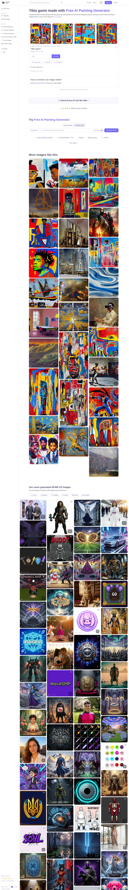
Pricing (89, 2)
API (4, 52)
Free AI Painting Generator (88, 10)
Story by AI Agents (64, 137)
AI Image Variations (8, 30)
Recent (45, 495)
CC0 (41, 71)
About (6, 886)
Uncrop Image (7, 40)
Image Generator (8, 26)
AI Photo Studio (7, 43)
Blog (2, 886)
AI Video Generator (8, 33)
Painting (32, 51)
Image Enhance (41, 83)
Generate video (79, 125)
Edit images (6, 19)
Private (106, 137)
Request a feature (5, 889)
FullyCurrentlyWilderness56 (53, 46)
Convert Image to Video (9, 37)
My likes (34, 495)
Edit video (6, 15)
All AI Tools (6, 8)
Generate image (68, 125)
